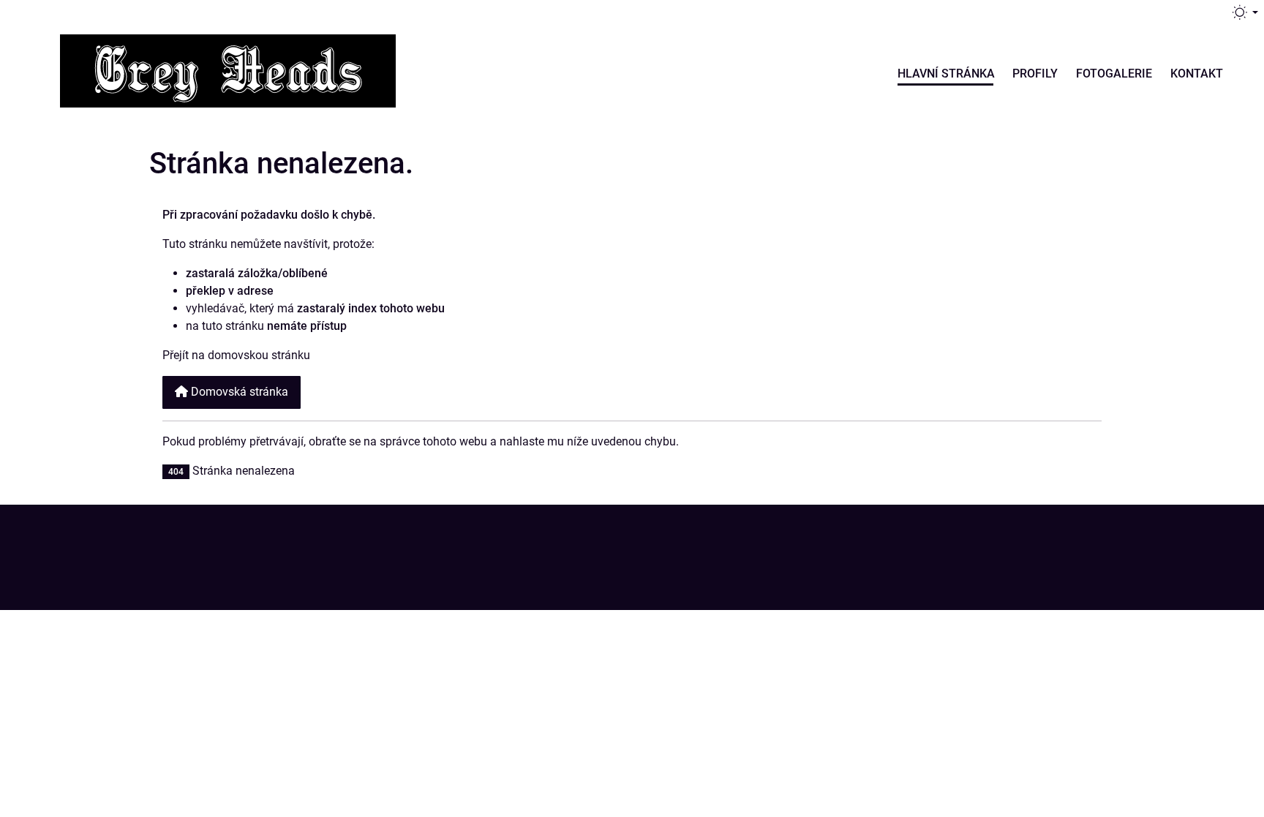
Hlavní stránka (946, 73)
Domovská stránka (238, 392)
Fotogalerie (1114, 73)
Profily (1035, 73)
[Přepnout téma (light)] (1244, 12)
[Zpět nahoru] (1229, 557)
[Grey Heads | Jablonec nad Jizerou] (228, 69)
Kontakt (1196, 73)
